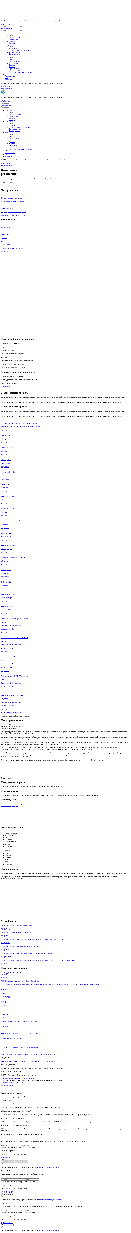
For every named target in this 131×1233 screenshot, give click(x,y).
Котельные (13, 48)
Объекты (8, 74)
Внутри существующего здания (35, 1129)
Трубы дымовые (14, 54)
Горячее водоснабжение (34, 1122)
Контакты (8, 80)
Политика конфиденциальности (12, 1082)
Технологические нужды (85, 1122)
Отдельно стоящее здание (12, 1129)
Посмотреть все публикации (11, 972)
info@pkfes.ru (5, 24)
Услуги (7, 56)
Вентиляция (18, 1122)
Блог (6, 78)
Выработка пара (68, 1122)
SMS (27, 1147)
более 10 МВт (69, 1115)
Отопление (7, 1122)
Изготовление (14, 63)
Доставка (12, 65)
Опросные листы (15, 37)
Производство (8, 1107)
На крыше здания (83, 1129)
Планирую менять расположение (104, 1129)
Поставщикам (10, 76)
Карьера (12, 43)
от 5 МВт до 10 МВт (54, 1115)
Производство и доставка (25, 1107)
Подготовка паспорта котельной (20, 72)
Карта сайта (35, 1047)
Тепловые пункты (15, 52)
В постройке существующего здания (62, 1129)
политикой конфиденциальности (50, 1167)
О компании (9, 34)
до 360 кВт (7, 1115)
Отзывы (12, 41)
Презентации (13, 39)
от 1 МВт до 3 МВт (37, 1115)
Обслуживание (14, 70)
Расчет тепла (13, 59)
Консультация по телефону (13, 1147)
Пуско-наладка (14, 69)
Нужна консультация (84, 1115)
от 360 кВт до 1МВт (21, 1115)
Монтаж (12, 67)
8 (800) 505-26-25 (7, 1078)
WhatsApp (34, 1147)
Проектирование (15, 61)
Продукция (9, 45)
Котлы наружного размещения (19, 50)
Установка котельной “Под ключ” (48, 1107)
